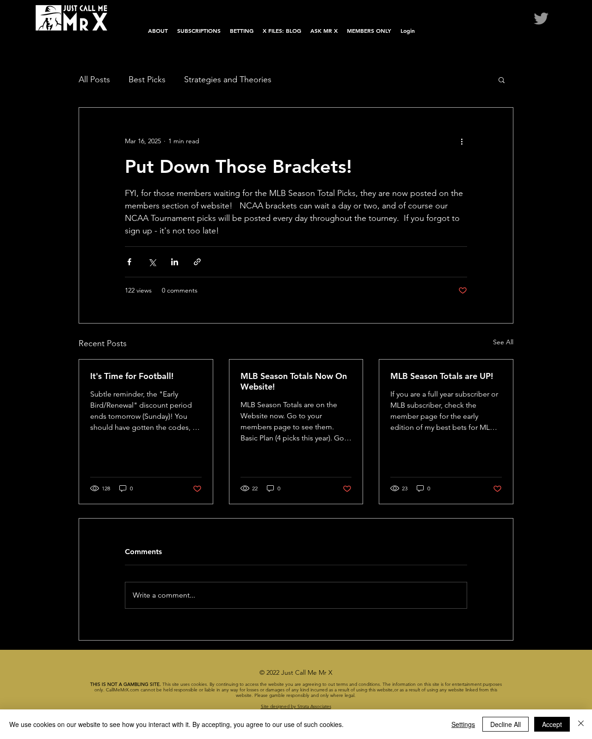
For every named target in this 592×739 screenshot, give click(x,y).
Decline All (505, 724)
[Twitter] (541, 18)
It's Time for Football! (131, 376)
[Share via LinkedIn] (174, 261)
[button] (501, 79)
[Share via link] (197, 261)
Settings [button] (463, 724)
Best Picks (147, 79)
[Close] (580, 724)
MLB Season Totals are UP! (441, 376)
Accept (552, 724)
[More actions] (461, 141)
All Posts (94, 79)
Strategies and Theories (227, 79)
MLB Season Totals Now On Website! (293, 381)
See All (503, 342)
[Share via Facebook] (129, 261)
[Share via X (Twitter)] (152, 261)
